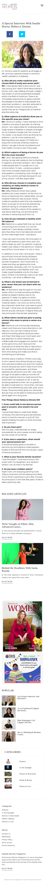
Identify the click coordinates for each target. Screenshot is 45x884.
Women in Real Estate (10, 816)
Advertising (6, 837)
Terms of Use (7, 843)
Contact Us (6, 834)
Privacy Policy (7, 840)
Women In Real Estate (27, 774)
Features (22, 761)
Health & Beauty (25, 780)
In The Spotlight (25, 768)
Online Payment (8, 845)
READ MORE (7, 537)
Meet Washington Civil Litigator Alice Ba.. (26, 721)
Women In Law (25, 786)
